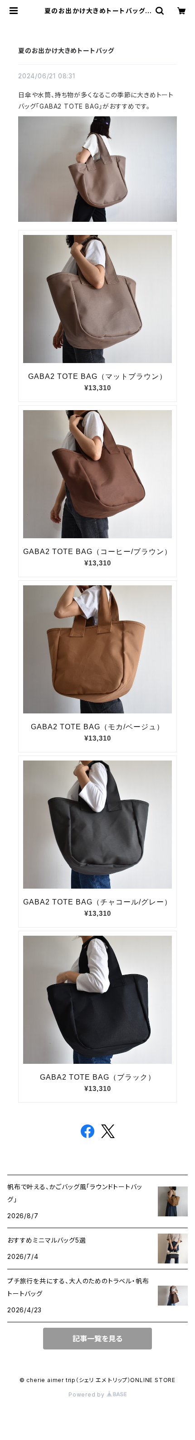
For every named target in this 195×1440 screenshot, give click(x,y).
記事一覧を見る (97, 1338)
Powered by (87, 1394)
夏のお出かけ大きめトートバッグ (66, 50)
